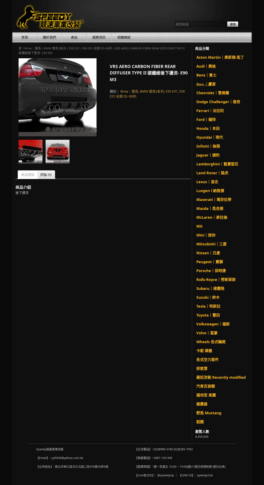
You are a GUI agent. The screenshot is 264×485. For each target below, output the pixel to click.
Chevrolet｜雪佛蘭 (212, 92)
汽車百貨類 (205, 386)
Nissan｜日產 (208, 252)
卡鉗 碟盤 (204, 350)
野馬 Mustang (208, 412)
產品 (74, 37)
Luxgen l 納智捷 (210, 190)
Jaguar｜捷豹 (208, 155)
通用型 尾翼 (206, 395)
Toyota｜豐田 (208, 315)
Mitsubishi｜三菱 (211, 243)
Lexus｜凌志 (207, 181)
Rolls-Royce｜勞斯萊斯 (216, 279)
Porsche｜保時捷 (211, 270)
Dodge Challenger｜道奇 (218, 101)
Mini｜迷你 (206, 235)
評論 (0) (46, 174)
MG (199, 226)
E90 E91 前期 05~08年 (97, 48)
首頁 (24, 37)
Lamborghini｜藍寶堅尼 (217, 163)
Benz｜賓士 (206, 75)
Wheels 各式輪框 (211, 341)
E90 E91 (74, 48)
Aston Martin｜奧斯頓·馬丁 (220, 57)
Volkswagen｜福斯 (213, 323)
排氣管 (201, 368)
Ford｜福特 (206, 119)
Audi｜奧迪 (206, 66)
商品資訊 (27, 174)
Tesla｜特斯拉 (208, 306)
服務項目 (99, 37)
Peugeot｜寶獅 (209, 261)
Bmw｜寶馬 (32, 48)
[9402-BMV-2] (58, 97)
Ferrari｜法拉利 (210, 110)
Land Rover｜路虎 (212, 172)
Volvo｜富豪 (207, 332)
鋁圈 (200, 421)
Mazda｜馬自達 (209, 208)
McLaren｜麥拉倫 (211, 217)
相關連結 (124, 37)
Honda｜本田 (208, 128)
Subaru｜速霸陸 (210, 288)
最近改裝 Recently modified (221, 377)
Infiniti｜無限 (208, 146)
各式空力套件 (207, 359)
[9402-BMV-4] (58, 152)
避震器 (201, 403)
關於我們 (49, 37)
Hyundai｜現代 (209, 137)
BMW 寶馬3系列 (55, 48)
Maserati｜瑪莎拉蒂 (213, 199)
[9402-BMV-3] (30, 152)
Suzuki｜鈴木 (208, 297)
